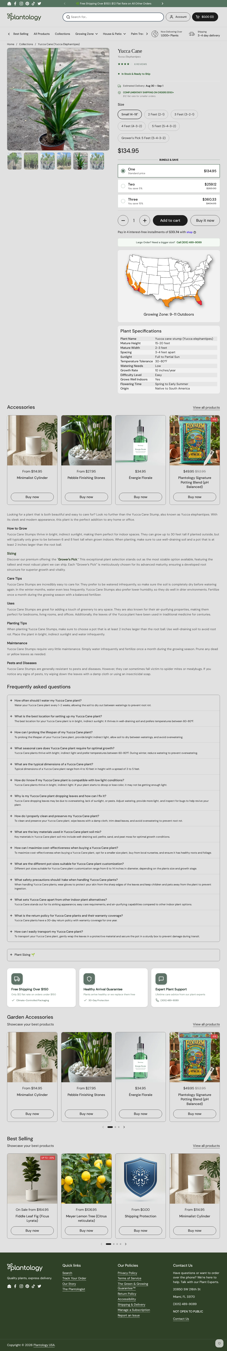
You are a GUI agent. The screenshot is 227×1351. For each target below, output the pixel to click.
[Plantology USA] (24, 17)
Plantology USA (44, 1345)
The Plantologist (73, 1289)
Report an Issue (129, 1315)
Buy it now (205, 220)
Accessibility (127, 1299)
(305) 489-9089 (169, 1000)
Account (181, 17)
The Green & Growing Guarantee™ (133, 1286)
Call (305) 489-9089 (189, 242)
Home (10, 44)
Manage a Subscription (134, 1310)
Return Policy (127, 1294)
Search (67, 1273)
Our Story (69, 1284)
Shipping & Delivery (131, 1304)
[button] (205, 16)
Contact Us (181, 1319)
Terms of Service (129, 1278)
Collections (26, 44)
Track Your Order (74, 1278)
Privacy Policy (127, 1273)
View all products (206, 407)
